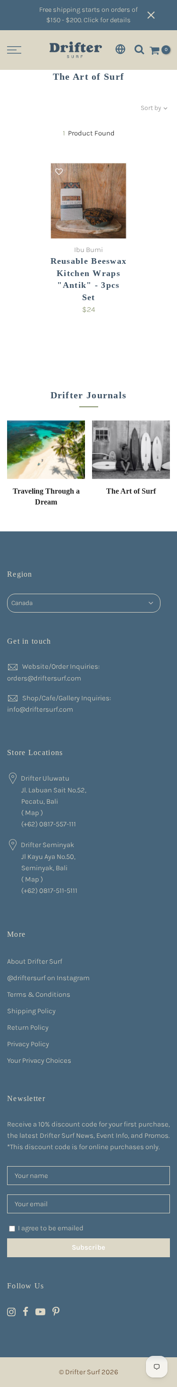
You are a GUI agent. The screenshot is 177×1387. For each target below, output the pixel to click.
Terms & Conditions (38, 994)
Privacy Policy (28, 1044)
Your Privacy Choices (39, 1060)
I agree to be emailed (51, 1228)
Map (32, 812)
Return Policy (28, 1027)
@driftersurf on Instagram (48, 978)
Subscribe (88, 1247)
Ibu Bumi (88, 249)
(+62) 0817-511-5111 (49, 890)
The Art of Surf (131, 491)
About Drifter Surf (34, 961)
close (158, 15)
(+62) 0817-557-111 (48, 824)
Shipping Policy (31, 1011)
